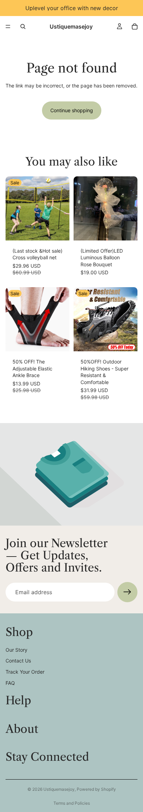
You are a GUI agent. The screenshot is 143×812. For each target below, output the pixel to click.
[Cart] (134, 26)
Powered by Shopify (96, 789)
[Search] (23, 26)
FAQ (10, 683)
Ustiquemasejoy (59, 789)
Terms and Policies (71, 803)
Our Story (16, 650)
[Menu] (8, 26)
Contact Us (18, 661)
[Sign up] (127, 592)
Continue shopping (71, 110)
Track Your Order (25, 672)
